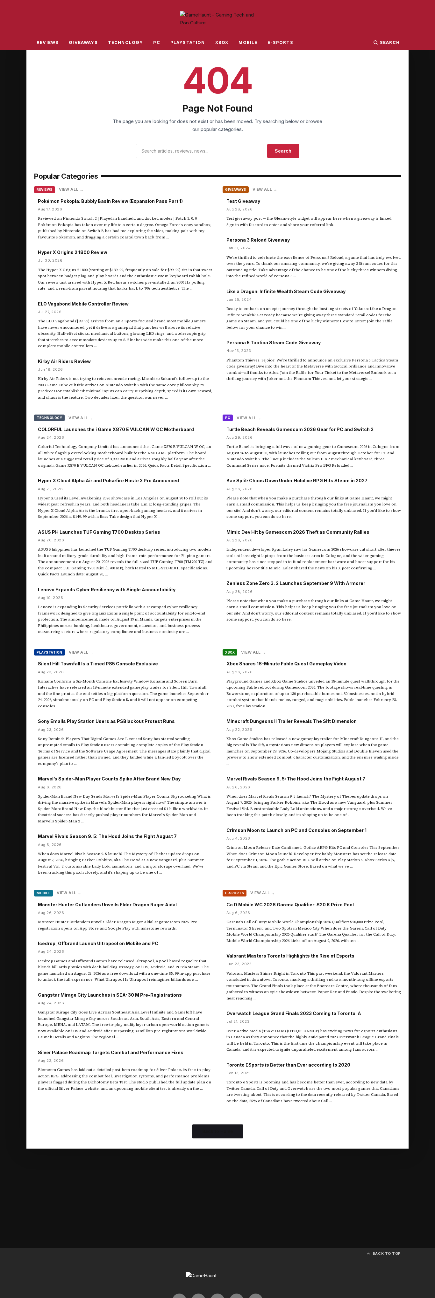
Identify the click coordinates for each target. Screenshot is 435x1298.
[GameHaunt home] (217, 1279)
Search (390, 42)
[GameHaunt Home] (217, 17)
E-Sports (280, 42)
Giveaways (83, 42)
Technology (125, 42)
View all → (71, 189)
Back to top (387, 1253)
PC (156, 42)
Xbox (222, 42)
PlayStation (187, 42)
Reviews (48, 42)
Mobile (248, 42)
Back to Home (217, 1131)
